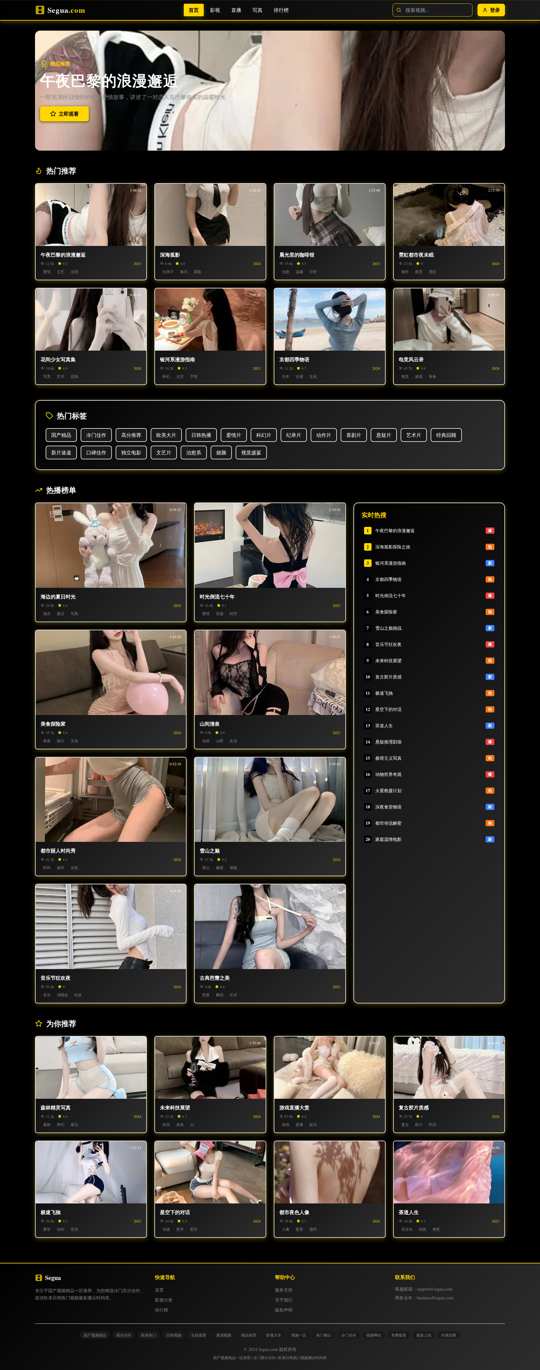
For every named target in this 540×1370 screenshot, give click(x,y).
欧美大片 (166, 435)
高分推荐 (131, 435)
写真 (254, 10)
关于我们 (283, 1300)
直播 (233, 10)
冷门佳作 (96, 435)
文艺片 (163, 452)
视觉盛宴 (251, 452)
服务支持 (283, 1290)
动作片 (323, 435)
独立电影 (131, 452)
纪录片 (293, 435)
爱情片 (233, 435)
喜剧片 (353, 435)
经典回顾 (446, 435)
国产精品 (61, 435)
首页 (190, 9)
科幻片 (263, 435)
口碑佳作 (96, 452)
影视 (212, 10)
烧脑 (221, 452)
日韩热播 (201, 435)
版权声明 (283, 1310)
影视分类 (163, 1300)
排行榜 (277, 10)
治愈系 (193, 452)
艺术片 (413, 435)
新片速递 (61, 452)
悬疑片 (383, 435)
